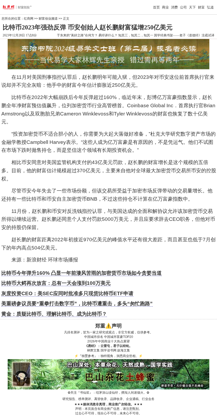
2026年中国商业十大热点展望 (108, 341)
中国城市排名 (93, 337)
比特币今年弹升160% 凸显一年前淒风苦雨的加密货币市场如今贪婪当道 (81, 273)
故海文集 (123, 350)
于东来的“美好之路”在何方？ (77, 35)
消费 (174, 7)
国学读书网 (108, 350)
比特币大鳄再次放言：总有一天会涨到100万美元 (56, 283)
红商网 (28, 18)
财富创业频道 (48, 18)
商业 (165, 7)
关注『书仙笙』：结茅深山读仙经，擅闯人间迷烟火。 (108, 392)
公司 (183, 7)
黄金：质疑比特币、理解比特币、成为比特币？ (54, 314)
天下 (192, 7)
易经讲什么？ (107, 35)
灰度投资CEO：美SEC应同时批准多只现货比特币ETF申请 (67, 293)
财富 (201, 7)
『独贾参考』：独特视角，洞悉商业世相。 (108, 356)
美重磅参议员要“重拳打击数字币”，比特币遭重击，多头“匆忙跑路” (77, 303)
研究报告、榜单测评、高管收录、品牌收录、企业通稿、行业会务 (108, 399)
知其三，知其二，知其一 (135, 35)
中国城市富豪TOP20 (118, 337)
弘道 (210, 7)
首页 (156, 7)
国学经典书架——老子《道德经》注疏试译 (184, 35)
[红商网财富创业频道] (21, 7)
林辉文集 (93, 350)
